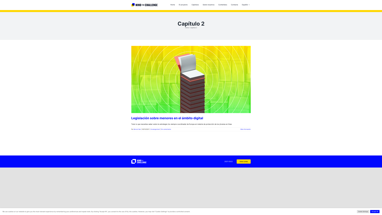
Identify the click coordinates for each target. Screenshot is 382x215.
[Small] (144, 4)
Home (187, 27)
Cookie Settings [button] (363, 211)
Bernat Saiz (137, 129)
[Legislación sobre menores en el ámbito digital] (191, 79)
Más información (245, 129)
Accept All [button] (375, 211)
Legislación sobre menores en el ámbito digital (167, 118)
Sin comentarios (166, 129)
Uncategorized (155, 129)
